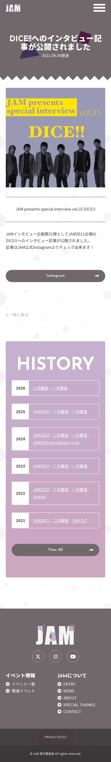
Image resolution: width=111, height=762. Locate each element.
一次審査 (60, 388)
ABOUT (70, 697)
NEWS (68, 691)
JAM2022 (41, 489)
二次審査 (40, 388)
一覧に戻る (18, 314)
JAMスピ (79, 520)
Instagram (55, 276)
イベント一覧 (23, 684)
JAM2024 (41, 435)
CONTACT (72, 711)
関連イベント (23, 691)
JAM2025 (41, 411)
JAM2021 (41, 520)
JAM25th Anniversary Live (56, 442)
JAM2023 (41, 466)
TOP (104, 756)
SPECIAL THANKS (79, 704)
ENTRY (69, 684)
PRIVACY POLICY (56, 737)
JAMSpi (39, 497)
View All (55, 550)
